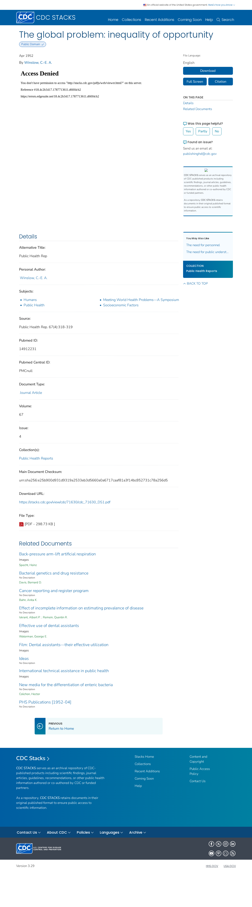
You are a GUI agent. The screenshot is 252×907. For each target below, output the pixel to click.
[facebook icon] (211, 844)
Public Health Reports (36, 458)
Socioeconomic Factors (121, 305)
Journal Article (31, 392)
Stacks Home (144, 756)
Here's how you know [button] (220, 5)
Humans (30, 299)
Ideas (24, 658)
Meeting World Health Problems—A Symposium (141, 299)
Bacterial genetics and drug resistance (53, 573)
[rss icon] (233, 853)
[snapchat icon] (225, 853)
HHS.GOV (212, 866)
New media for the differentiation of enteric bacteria (66, 684)
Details (188, 103)
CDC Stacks (30, 758)
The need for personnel (203, 245)
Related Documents (197, 109)
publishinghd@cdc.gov (200, 153)
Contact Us (198, 781)
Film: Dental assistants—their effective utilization (63, 644)
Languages (109, 832)
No (217, 131)
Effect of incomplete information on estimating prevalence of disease (81, 608)
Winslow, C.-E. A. (38, 62)
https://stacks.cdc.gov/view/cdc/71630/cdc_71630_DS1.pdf (64, 502)
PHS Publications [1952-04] (45, 702)
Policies (83, 832)
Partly (202, 131)
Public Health (34, 305)
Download (208, 70)
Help (209, 19)
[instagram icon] (225, 844)
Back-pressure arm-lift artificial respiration (57, 554)
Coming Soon (190, 19)
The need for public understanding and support (208, 252)
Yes (188, 131)
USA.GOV (230, 866)
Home (113, 19)
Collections (131, 19)
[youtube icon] (211, 853)
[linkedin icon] (233, 844)
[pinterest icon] (218, 853)
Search (228, 19)
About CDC (57, 832)
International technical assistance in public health (64, 670)
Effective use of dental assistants (49, 625)
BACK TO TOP (197, 283)
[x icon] (218, 844)
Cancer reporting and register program (54, 590)
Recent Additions (159, 19)
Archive (135, 832)
